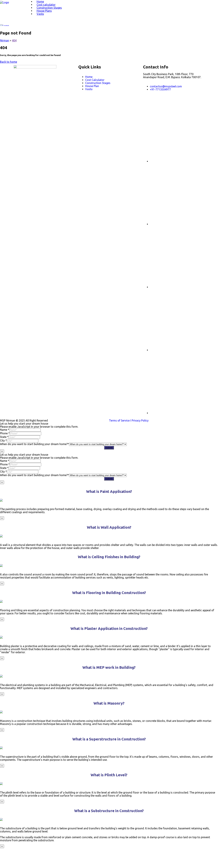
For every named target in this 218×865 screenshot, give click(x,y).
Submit (109, 447)
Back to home (8, 61)
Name (4, 429)
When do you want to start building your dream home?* (34, 444)
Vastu (40, 13)
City (3, 440)
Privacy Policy (140, 420)
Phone (5, 433)
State (4, 436)
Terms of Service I (120, 420)
